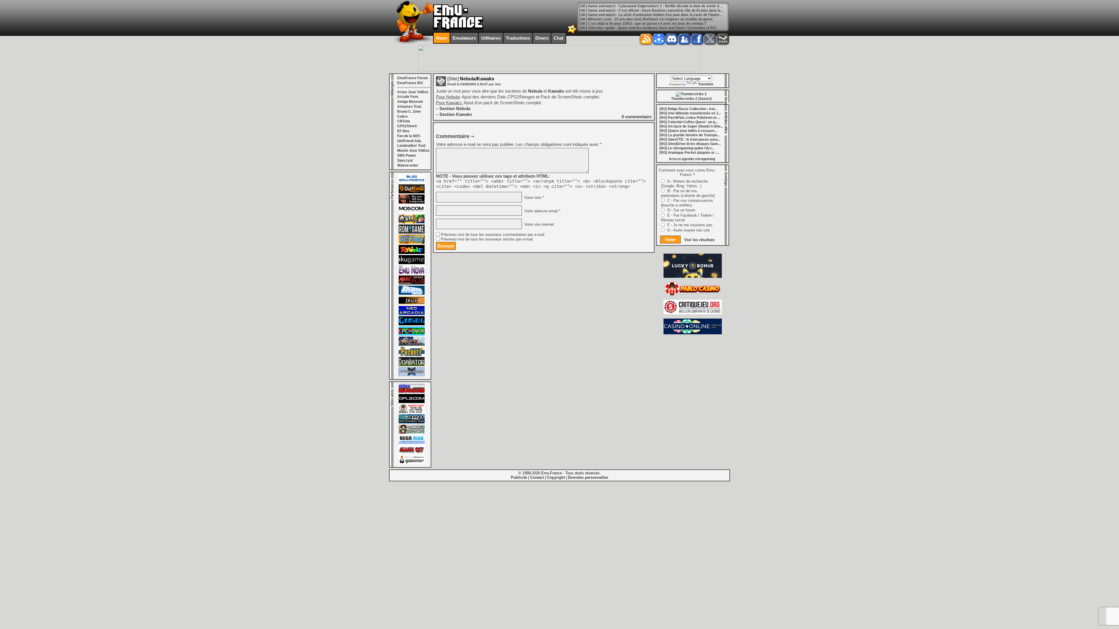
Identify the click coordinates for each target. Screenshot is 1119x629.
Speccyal (405, 160)
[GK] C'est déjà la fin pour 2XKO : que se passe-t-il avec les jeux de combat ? (642, 24)
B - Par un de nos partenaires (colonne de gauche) (688, 193)
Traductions (518, 38)
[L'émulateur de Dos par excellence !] (412, 202)
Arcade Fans (407, 97)
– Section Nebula (453, 108)
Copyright (556, 477)
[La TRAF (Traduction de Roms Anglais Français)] (412, 344)
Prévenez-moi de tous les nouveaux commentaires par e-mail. (493, 235)
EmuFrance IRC (410, 83)
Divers (541, 38)
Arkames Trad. (409, 107)
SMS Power (406, 155)
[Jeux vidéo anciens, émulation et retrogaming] (412, 273)
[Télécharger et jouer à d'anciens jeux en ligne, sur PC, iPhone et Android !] (412, 192)
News (441, 38)
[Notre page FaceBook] (697, 39)
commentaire (637, 116)
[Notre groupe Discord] (672, 39)
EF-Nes (403, 131)
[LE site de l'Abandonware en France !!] (412, 222)
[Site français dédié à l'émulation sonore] (412, 402)
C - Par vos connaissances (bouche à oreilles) (687, 202)
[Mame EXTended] (412, 453)
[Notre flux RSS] (646, 39)
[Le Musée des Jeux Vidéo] (412, 392)
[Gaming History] (412, 324)
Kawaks (556, 91)
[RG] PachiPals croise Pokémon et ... (689, 118)
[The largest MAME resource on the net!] (412, 293)
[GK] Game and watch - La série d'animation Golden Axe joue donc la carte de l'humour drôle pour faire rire (667, 15)
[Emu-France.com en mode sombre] (572, 33)
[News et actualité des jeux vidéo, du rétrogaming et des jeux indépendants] (412, 232)
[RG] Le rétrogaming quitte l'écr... (686, 148)
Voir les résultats (699, 240)
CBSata (403, 121)
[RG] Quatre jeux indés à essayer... (688, 131)
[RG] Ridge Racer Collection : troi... (688, 109)
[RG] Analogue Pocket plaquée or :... (689, 153)
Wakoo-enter (407, 165)
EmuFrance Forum (412, 78)
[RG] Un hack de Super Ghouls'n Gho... (691, 126)
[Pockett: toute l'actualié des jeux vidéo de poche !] (412, 355)
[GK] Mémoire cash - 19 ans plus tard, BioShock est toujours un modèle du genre (646, 19)
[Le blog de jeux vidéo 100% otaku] (412, 263)
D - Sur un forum (681, 210)
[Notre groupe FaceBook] (685, 39)
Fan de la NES (408, 136)
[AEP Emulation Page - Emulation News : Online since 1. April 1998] (412, 422)
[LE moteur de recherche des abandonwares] (412, 304)
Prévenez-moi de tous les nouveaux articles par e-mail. (487, 239)
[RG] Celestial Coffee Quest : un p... (688, 122)
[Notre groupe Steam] (723, 39)
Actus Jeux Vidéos (412, 92)
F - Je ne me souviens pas (689, 225)
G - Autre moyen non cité (688, 230)
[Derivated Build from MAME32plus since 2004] (412, 283)
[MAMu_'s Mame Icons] (412, 412)
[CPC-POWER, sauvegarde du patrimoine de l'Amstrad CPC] (412, 334)
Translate (705, 84)
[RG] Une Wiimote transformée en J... (690, 113)
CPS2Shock (407, 126)
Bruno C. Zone (409, 111)
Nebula (535, 91)
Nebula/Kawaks (470, 78)
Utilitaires (491, 38)
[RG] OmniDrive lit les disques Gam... (690, 144)
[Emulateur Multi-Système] (412, 365)
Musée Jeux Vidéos (413, 151)
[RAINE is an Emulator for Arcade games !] (412, 253)
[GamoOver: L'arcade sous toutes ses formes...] (412, 463)
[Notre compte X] (710, 39)
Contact (537, 477)
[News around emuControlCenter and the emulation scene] (412, 375)
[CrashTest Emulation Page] (412, 432)
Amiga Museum (410, 102)
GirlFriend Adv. (409, 141)
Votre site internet (538, 224)
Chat (558, 38)
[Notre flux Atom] (659, 39)
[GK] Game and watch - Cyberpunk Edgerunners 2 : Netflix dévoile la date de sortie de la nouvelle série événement (673, 6)
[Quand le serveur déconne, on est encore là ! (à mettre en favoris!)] (412, 182)
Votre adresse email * (541, 211)
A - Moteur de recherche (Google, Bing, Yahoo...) (684, 183)
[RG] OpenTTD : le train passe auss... (689, 139)
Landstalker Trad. (411, 146)
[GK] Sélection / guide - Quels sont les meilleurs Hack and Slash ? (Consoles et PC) (647, 28)
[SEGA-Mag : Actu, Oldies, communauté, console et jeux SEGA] (412, 443)
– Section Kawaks (454, 114)
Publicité (519, 477)
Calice (402, 116)
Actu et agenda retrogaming (692, 159)
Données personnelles (588, 477)
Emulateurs (464, 38)
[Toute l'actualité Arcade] (412, 314)
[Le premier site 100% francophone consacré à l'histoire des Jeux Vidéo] (412, 243)
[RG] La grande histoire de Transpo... (689, 135)
